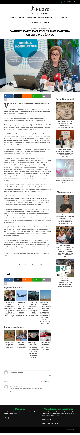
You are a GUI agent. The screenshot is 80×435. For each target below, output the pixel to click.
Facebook (35, 265)
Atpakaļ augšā (70, 429)
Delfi (8, 274)
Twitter (42, 265)
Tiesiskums (33, 28)
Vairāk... (16, 413)
